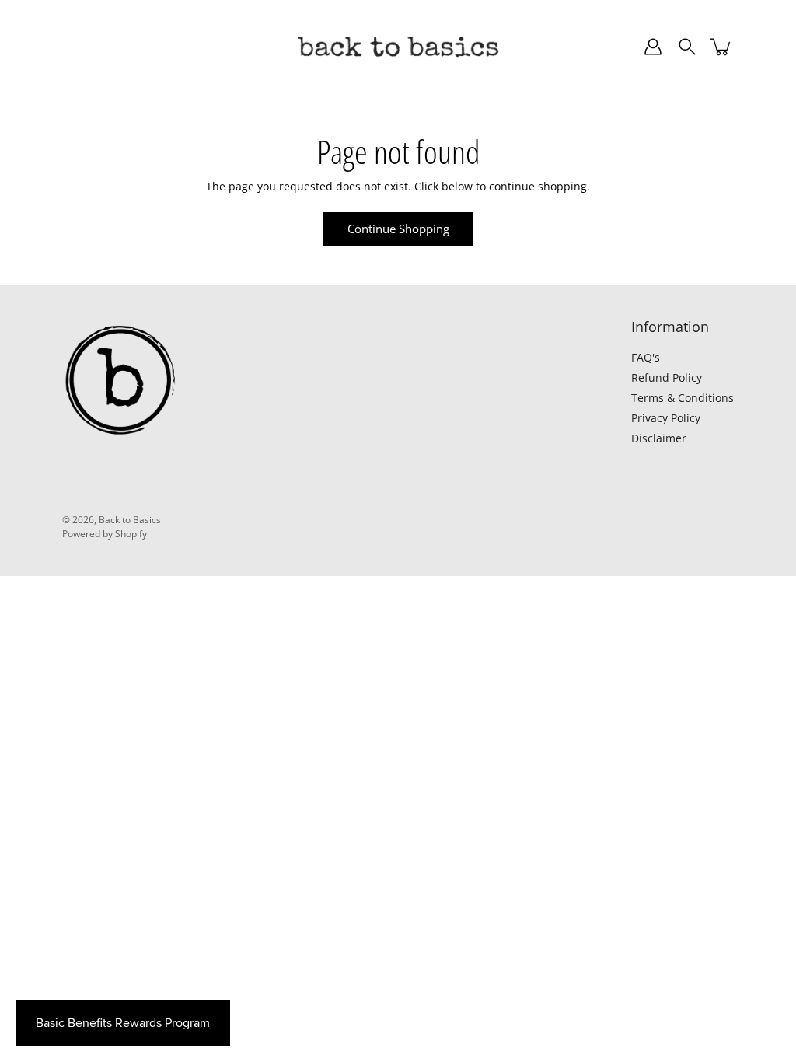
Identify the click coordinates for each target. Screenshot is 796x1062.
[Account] (653, 46)
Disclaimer (658, 438)
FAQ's (645, 357)
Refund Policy (666, 377)
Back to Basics (130, 519)
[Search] (687, 46)
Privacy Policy (665, 417)
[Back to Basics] (398, 47)
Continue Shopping (398, 229)
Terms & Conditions (682, 397)
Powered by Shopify (104, 533)
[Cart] (721, 46)
